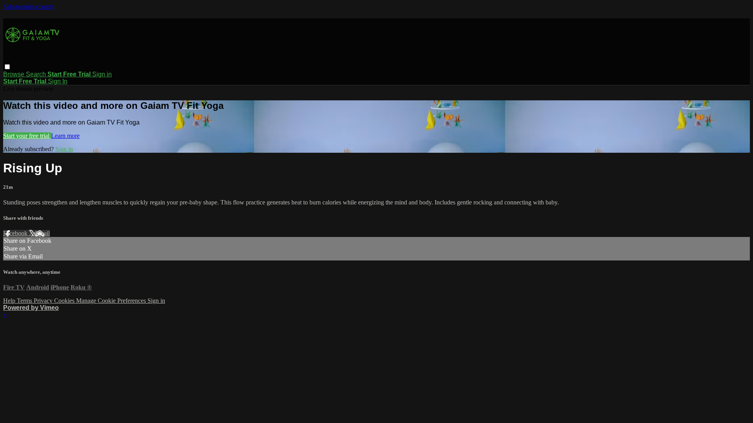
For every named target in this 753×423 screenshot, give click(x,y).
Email (42, 233)
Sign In (57, 81)
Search (36, 74)
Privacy (44, 300)
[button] (7, 66)
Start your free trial (27, 135)
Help (10, 300)
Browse (14, 74)
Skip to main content (28, 6)
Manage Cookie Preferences (111, 300)
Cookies (65, 300)
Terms (25, 300)
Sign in (102, 74)
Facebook (16, 233)
